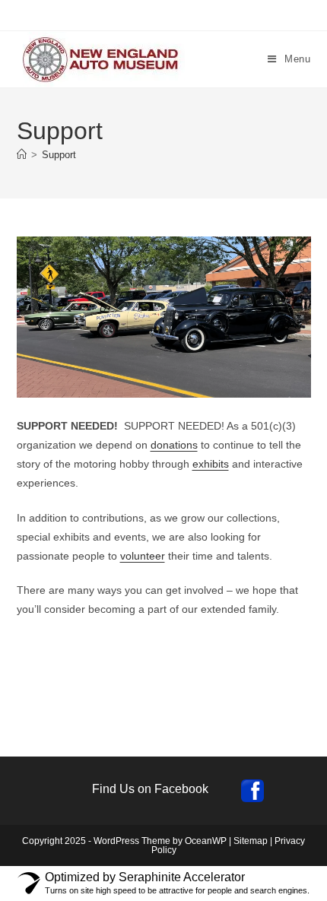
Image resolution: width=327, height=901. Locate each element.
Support (59, 154)
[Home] (22, 154)
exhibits (210, 464)
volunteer (142, 556)
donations (174, 445)
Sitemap (250, 841)
